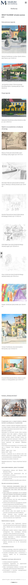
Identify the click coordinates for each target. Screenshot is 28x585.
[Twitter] (15, 582)
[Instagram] (16, 582)
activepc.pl (23, 579)
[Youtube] (13, 582)
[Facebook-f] (11, 582)
